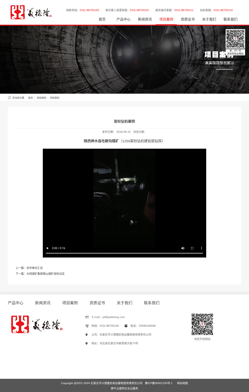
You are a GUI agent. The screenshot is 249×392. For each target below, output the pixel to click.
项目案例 (166, 19)
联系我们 (231, 19)
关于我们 (209, 19)
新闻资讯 (145, 19)
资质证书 (188, 19)
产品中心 (124, 19)
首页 (102, 19)
